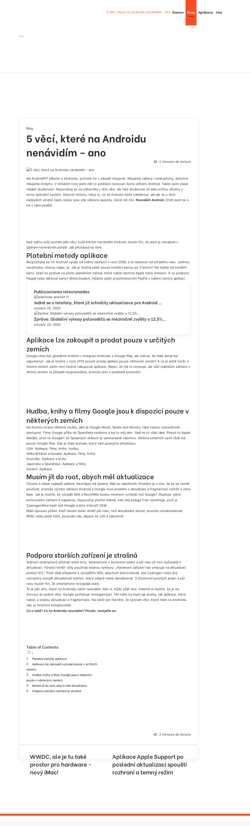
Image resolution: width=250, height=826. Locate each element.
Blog (191, 12)
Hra (219, 12)
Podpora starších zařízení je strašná (56, 691)
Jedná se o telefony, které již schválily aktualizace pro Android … (98, 302)
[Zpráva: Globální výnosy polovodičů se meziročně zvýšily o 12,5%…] (87, 313)
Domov (178, 12)
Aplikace (205, 12)
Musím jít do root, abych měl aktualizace (59, 685)
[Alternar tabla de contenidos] (30, 653)
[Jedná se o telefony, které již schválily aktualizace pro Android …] (51, 297)
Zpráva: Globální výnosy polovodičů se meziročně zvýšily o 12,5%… (100, 319)
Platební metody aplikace (49, 659)
